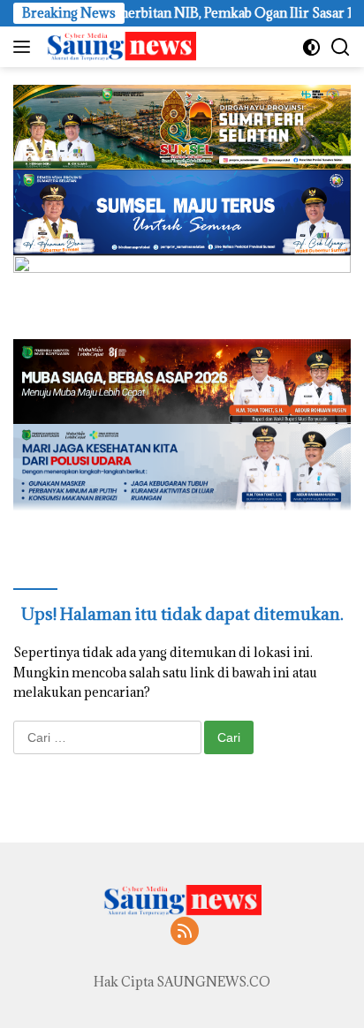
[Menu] (25, 47)
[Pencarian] (340, 47)
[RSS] (185, 932)
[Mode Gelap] (311, 47)
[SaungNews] (119, 47)
